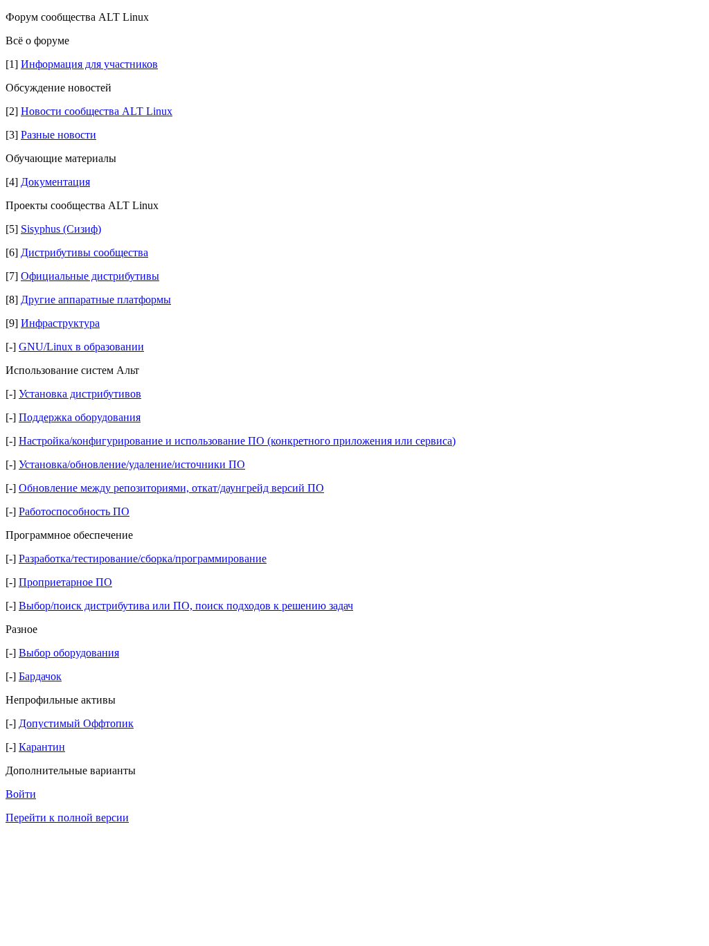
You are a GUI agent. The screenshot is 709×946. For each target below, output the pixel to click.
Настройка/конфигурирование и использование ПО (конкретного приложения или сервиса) (237, 441)
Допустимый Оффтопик (76, 723)
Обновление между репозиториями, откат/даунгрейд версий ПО (171, 488)
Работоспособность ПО (74, 511)
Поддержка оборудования (80, 417)
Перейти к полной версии (67, 817)
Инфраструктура (60, 323)
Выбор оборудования (69, 653)
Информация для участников (89, 64)
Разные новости (58, 135)
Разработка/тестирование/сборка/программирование (143, 558)
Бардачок (40, 676)
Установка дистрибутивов (80, 394)
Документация (55, 182)
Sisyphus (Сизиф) (61, 229)
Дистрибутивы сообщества (84, 252)
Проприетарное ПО (65, 582)
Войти (21, 794)
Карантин (42, 747)
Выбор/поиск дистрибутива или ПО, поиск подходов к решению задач (186, 606)
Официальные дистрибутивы (90, 276)
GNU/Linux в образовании (81, 346)
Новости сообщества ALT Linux (96, 111)
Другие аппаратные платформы (96, 299)
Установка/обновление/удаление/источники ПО (132, 464)
